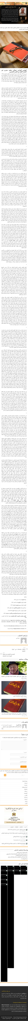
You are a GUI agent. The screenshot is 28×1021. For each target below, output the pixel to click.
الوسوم (12, 827)
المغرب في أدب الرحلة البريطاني (19, 836)
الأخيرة (25, 827)
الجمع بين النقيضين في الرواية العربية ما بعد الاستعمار (9, 654)
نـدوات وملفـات (24, 787)
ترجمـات (25, 799)
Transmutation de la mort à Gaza (19, 840)
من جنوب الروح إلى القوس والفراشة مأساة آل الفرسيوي (17, 854)
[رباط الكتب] (14, 3)
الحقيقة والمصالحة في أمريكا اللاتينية (18, 649)
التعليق (25, 740)
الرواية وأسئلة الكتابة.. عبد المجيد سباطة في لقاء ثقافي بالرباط (13, 843)
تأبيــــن (26, 803)
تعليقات (16, 827)
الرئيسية (25, 27)
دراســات (21, 27)
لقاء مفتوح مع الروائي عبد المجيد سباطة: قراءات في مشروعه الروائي (14, 833)
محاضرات (25, 789)
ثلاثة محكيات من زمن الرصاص (22, 852)
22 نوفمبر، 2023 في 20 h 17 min (6, 725)
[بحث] (5, 775)
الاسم (25, 752)
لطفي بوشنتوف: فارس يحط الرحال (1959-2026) (16, 829)
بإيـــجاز (26, 801)
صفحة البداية (24, 781)
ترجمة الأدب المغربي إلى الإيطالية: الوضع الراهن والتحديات (14, 714)
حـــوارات (25, 791)
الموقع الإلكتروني (23, 762)
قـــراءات (25, 783)
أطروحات (25, 793)
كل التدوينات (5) (24, 859)
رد (2, 728)
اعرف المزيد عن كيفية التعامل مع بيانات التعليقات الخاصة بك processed (14, 771)
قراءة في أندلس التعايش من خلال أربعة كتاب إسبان (17, 857)
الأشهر (21, 827)
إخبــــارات (25, 797)
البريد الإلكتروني (23, 757)
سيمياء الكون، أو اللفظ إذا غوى (20, 696)
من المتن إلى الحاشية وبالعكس (21, 855)
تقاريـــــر (26, 795)
